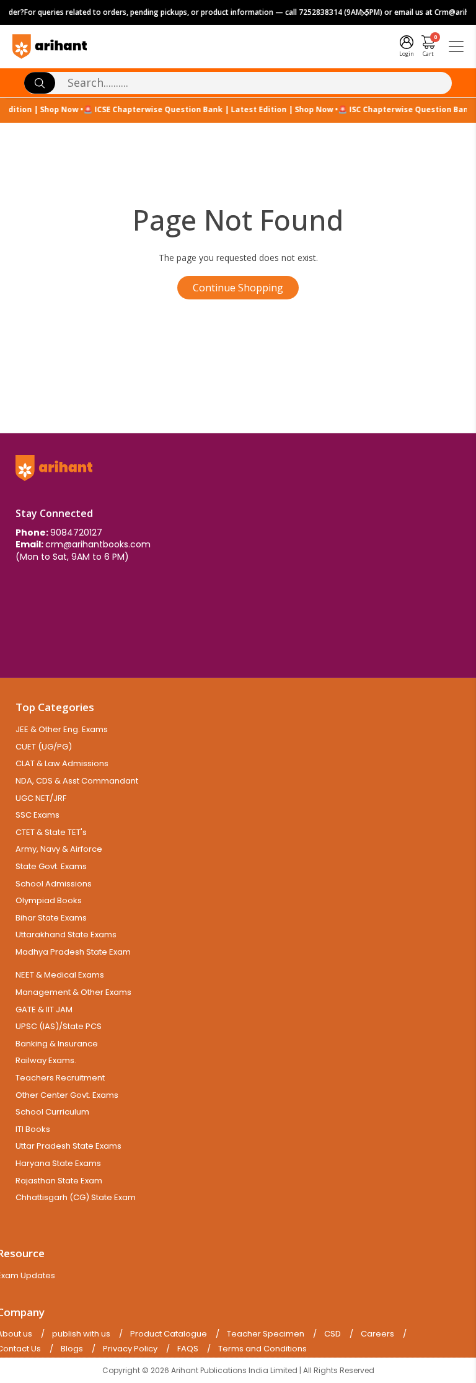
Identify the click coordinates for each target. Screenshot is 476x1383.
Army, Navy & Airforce (58, 849)
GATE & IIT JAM (44, 1009)
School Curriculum (52, 1112)
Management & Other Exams (73, 992)
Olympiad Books (48, 900)
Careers (377, 1334)
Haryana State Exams (58, 1163)
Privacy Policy (130, 1348)
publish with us (81, 1334)
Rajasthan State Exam (58, 1180)
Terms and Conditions (262, 1348)
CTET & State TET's (51, 832)
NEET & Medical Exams (59, 975)
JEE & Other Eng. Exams (61, 729)
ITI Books (32, 1129)
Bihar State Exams (51, 918)
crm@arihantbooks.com (98, 544)
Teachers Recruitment (60, 1078)
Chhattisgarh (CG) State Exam (75, 1197)
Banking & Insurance (56, 1043)
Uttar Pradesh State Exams (68, 1146)
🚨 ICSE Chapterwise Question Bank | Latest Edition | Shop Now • (204, 109)
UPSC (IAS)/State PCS (58, 1026)
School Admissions (53, 884)
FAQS (187, 1348)
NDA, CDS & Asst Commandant (76, 781)
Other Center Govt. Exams (66, 1095)
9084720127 (76, 532)
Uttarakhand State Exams (66, 934)
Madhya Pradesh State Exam (73, 952)
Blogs (72, 1348)
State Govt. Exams (51, 866)
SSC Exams (37, 815)
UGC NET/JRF (40, 798)
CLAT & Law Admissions (61, 763)
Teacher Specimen (265, 1334)
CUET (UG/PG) (43, 747)
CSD (332, 1334)
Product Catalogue (168, 1334)
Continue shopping (238, 287)
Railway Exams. (45, 1060)
